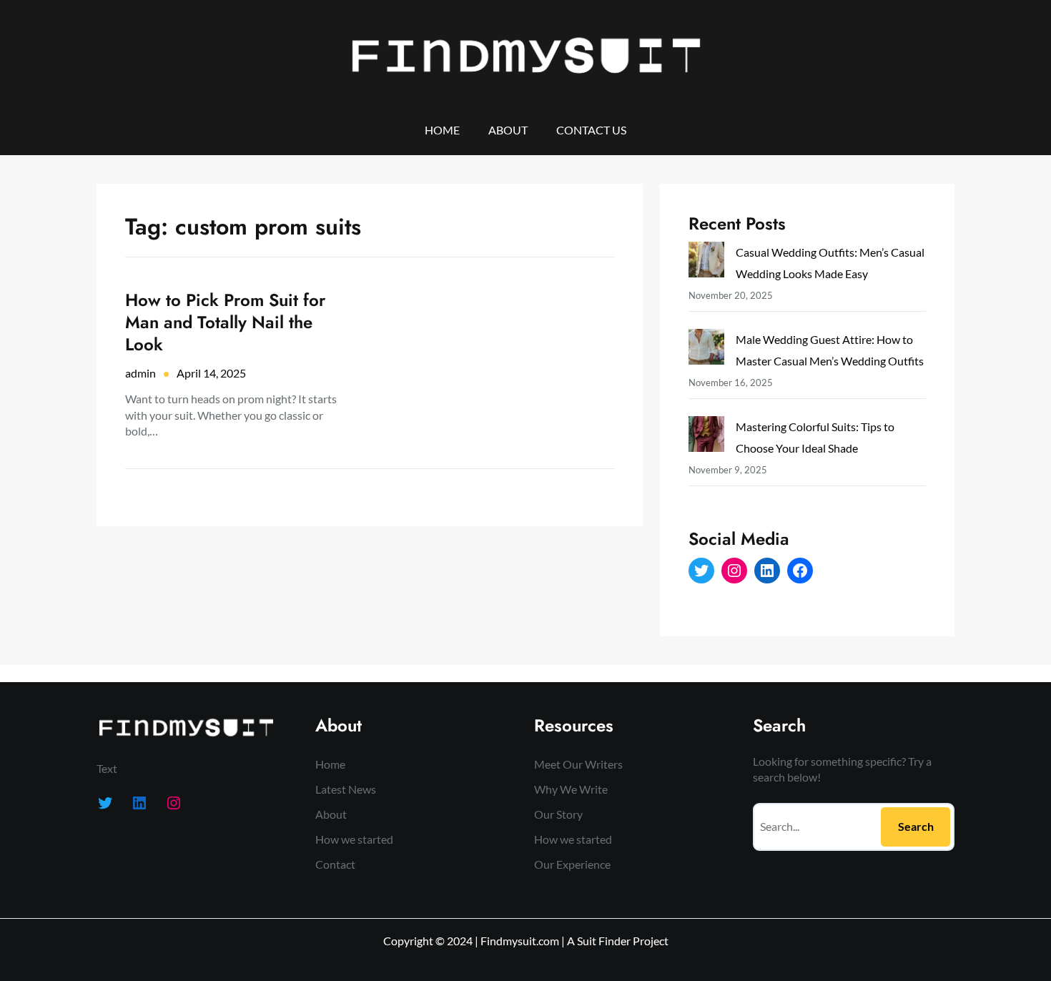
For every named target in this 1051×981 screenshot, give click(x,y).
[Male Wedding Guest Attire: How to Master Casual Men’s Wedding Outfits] (706, 350)
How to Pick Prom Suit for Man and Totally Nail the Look (225, 322)
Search (916, 826)
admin (140, 373)
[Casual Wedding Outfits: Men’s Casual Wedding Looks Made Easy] (706, 263)
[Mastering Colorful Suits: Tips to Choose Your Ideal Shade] (706, 437)
